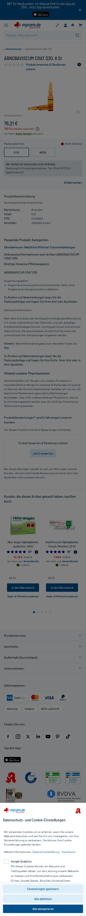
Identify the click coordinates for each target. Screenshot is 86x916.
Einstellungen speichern (43, 889)
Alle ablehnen (43, 899)
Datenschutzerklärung (45, 852)
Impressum (69, 852)
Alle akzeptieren (43, 909)
